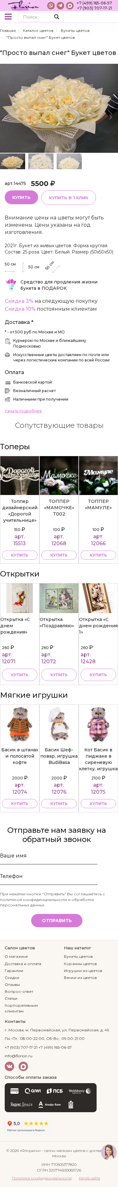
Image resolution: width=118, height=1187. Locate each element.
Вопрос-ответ (19, 991)
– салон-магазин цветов (64, 1150)
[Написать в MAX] (70, 5)
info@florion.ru (18, 1055)
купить (19, 555)
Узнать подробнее (23, 411)
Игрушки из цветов (83, 970)
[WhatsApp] (51, 5)
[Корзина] (108, 17)
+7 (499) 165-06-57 (94, 3)
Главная (8, 30)
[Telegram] (60, 5)
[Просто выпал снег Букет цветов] (59, 108)
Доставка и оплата (23, 963)
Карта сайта (89, 1178)
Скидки (12, 977)
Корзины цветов (80, 963)
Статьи (11, 998)
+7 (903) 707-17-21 (94, 8)
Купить (21, 197)
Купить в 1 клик (68, 197)
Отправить (57, 920)
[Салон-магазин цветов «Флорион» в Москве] (23, 5)
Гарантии (14, 970)
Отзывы (12, 984)
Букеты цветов (75, 30)
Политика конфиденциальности (42, 1178)
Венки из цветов (80, 977)
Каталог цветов (38, 30)
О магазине (16, 956)
